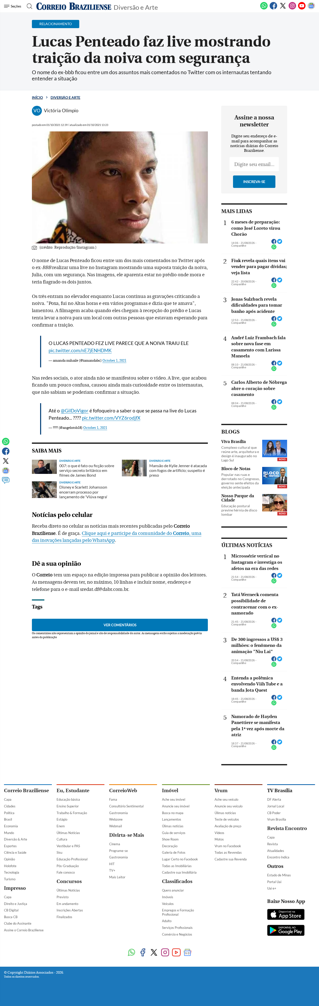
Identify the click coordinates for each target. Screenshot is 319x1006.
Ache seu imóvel (173, 799)
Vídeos (219, 833)
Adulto (166, 921)
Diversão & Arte (15, 839)
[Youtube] (302, 8)
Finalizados (64, 917)
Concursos (69, 881)
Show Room (170, 839)
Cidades (9, 806)
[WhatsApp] (264, 8)
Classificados (177, 881)
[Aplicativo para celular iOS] (286, 915)
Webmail (115, 826)
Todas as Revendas (228, 852)
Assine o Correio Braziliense (24, 930)
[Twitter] (283, 8)
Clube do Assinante (17, 923)
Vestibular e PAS (68, 846)
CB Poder (274, 813)
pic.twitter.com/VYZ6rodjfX (111, 418)
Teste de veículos (227, 819)
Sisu (59, 852)
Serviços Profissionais (177, 928)
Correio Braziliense (26, 790)
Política (9, 813)
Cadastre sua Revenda (231, 859)
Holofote (10, 866)
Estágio (62, 819)
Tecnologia (11, 872)
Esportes (10, 846)
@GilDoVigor (74, 410)
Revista (272, 844)
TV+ (112, 870)
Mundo (9, 833)
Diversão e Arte (136, 6)
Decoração (169, 846)
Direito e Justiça (15, 904)
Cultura (62, 839)
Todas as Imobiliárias (177, 866)
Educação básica (68, 799)
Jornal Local (275, 806)
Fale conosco (66, 872)
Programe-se (118, 851)
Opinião (9, 859)
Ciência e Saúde (15, 852)
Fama (113, 799)
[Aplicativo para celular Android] (286, 931)
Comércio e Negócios (177, 934)
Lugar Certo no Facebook (180, 859)
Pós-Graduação (68, 866)
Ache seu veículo (226, 799)
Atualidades (275, 851)
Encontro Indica (278, 857)
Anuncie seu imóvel (175, 806)
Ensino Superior (68, 806)
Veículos (168, 904)
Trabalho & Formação (72, 813)
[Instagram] (292, 8)
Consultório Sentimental (126, 806)
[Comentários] (5, 482)
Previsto (63, 897)
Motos (219, 839)
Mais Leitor (117, 877)
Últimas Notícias (68, 833)
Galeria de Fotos (173, 852)
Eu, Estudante (73, 790)
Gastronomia (118, 813)
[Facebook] (273, 8)
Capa (7, 799)
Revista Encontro (287, 828)
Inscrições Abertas (70, 910)
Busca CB (10, 917)
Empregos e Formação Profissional (178, 912)
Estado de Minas (279, 875)
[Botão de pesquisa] (28, 6)
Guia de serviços (173, 833)
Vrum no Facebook (228, 846)
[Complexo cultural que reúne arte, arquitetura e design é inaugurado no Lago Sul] (274, 448)
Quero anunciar (173, 890)
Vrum (221, 790)
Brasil (8, 819)
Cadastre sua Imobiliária (179, 872)
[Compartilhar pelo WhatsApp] (273, 248)
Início (37, 97)
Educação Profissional (72, 859)
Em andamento (67, 904)
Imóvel (170, 790)
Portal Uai (274, 882)
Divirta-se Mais (126, 835)
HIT (112, 864)
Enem (61, 826)
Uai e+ (271, 888)
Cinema (114, 844)
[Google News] (311, 8)
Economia (11, 826)
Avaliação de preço (228, 826)
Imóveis (167, 897)
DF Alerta (274, 799)
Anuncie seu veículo (228, 806)
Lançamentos (171, 819)
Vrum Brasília (276, 819)
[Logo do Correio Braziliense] (73, 6)
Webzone (116, 819)
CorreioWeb (123, 790)
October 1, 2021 (114, 361)
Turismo (9, 879)
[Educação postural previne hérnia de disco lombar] (274, 502)
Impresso (15, 888)
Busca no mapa (172, 813)
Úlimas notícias (172, 826)
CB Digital (11, 910)
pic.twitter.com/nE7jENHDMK (80, 350)
